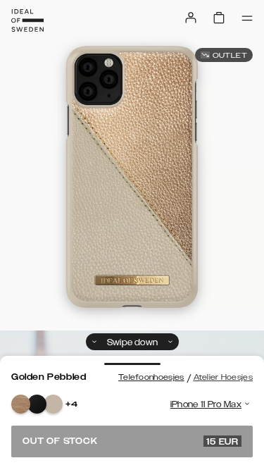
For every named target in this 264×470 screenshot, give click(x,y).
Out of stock (131, 441)
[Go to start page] (27, 20)
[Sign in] (191, 18)
